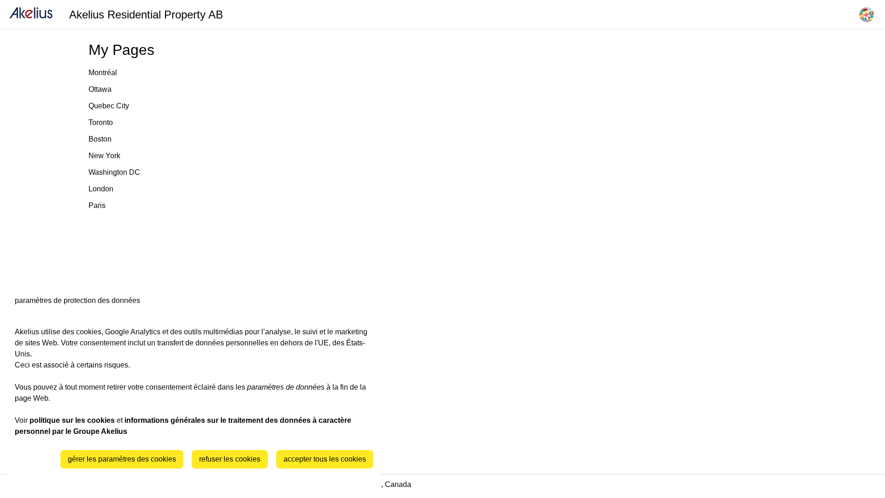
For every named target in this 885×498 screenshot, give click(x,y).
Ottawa (100, 89)
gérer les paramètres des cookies (122, 459)
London (100, 189)
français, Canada (383, 484)
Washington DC (114, 172)
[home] (30, 14)
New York (104, 156)
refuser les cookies (229, 459)
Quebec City (108, 106)
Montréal (102, 73)
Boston (100, 139)
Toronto (100, 122)
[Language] (867, 15)
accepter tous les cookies (324, 459)
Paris (97, 205)
